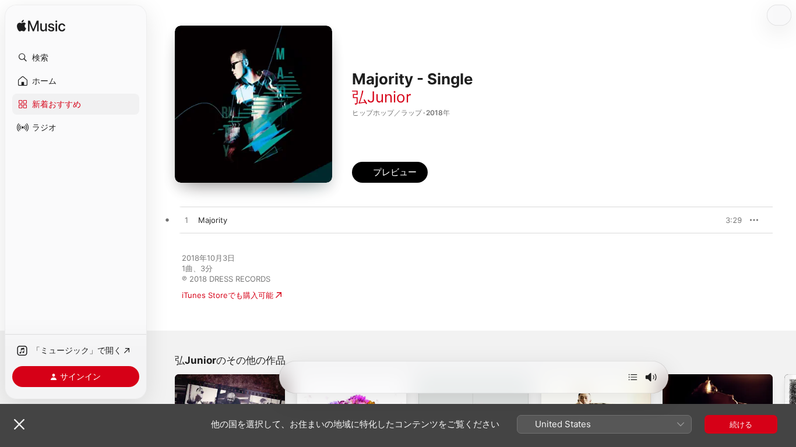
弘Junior (381, 97)
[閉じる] (19, 424)
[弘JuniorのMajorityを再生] (186, 220)
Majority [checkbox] (212, 220)
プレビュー (727, 220)
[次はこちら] (633, 377)
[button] (76, 58)
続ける (741, 424)
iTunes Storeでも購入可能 (227, 295)
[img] (41, 26)
